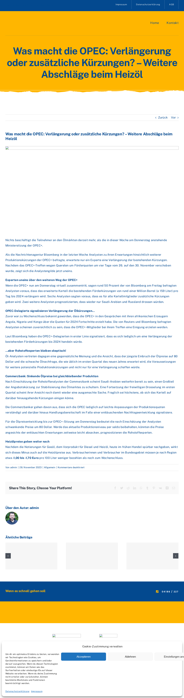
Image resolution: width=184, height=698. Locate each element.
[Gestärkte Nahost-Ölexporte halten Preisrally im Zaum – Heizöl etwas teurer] (31, 556)
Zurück (163, 117)
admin (13, 467)
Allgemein (49, 467)
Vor (173, 117)
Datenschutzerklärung (17, 691)
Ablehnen (130, 656)
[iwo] (66, 635)
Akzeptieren (84, 656)
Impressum (36, 691)
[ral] (108, 635)
